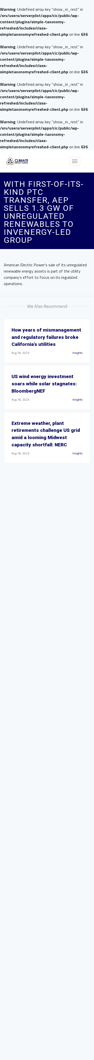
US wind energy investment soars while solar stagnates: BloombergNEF (44, 384)
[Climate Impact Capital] (17, 161)
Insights (77, 352)
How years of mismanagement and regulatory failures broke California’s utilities (46, 337)
